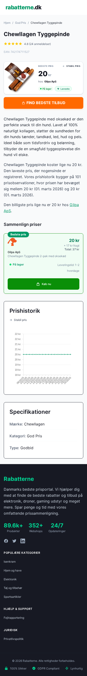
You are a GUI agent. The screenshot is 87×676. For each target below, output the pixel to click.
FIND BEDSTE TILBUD (45, 102)
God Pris (20, 22)
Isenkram (10, 561)
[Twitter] (14, 541)
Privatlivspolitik (14, 639)
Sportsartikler (12, 596)
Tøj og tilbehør (13, 588)
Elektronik (10, 579)
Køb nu (46, 284)
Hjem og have (13, 570)
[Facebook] (6, 541)
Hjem (7, 22)
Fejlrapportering (14, 617)
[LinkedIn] (22, 541)
